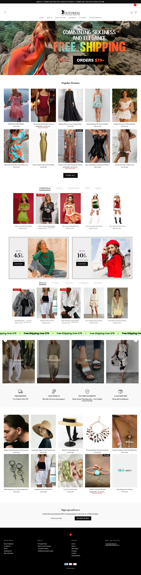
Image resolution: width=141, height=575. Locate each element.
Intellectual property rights (45, 551)
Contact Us (7, 546)
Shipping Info (8, 551)
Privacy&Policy (42, 544)
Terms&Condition (43, 548)
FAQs (5, 548)
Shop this (70, 48)
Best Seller (60, 17)
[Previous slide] (5, 340)
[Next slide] (136, 340)
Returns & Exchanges (44, 546)
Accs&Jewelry (95, 17)
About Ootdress (8, 544)
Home (41, 17)
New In (49, 17)
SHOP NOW (19, 264)
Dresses (72, 17)
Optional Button (70, 235)
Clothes (82, 17)
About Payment (8, 553)
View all (70, 175)
